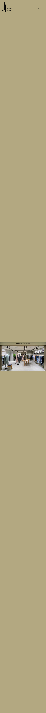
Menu (39, 8)
